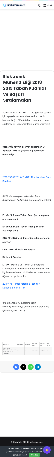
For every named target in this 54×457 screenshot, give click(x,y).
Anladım (34, 455)
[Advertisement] (27, 39)
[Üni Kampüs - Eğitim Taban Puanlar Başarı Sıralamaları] (14, 5)
